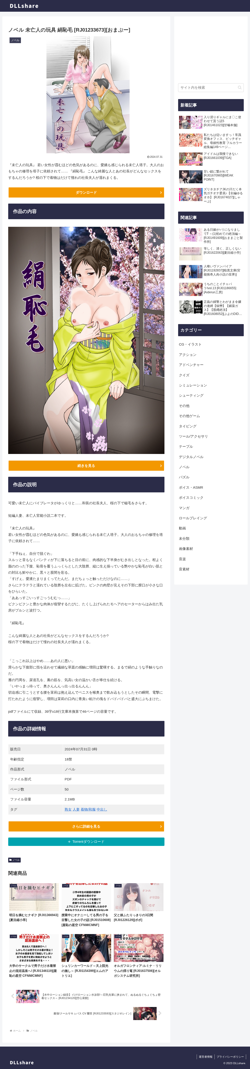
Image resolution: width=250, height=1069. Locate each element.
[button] (239, 87)
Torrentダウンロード (88, 842)
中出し (102, 809)
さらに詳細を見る (86, 826)
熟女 (68, 809)
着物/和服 (88, 809)
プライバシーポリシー (230, 1056)
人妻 (76, 809)
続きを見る (86, 466)
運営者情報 (205, 1056)
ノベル (16, 860)
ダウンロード (86, 192)
